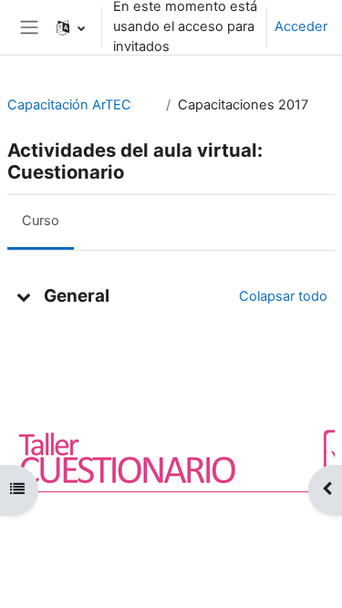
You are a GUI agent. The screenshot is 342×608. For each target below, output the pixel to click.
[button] (71, 27)
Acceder (301, 26)
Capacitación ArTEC (69, 105)
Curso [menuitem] (40, 220)
